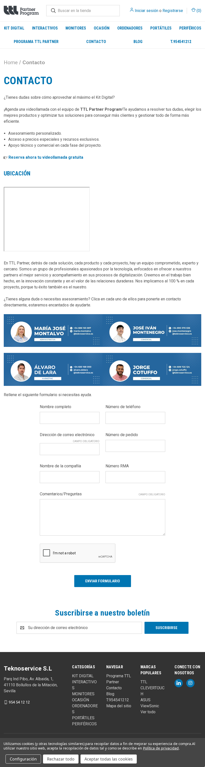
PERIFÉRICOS (190, 28)
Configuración (23, 759)
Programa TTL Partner (36, 41)
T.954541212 (117, 700)
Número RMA (117, 466)
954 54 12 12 (19, 702)
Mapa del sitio (118, 706)
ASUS (145, 700)
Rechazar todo (60, 759)
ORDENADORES (129, 28)
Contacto (96, 41)
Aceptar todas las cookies (108, 759)
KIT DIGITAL (14, 28)
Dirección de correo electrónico (70, 435)
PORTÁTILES (161, 28)
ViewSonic (149, 706)
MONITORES (76, 28)
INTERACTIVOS (45, 28)
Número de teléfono (123, 406)
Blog (138, 41)
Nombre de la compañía (60, 466)
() (198, 10)
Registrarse (172, 10)
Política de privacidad (161, 748)
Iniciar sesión (146, 10)
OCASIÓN (102, 28)
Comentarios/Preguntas (103, 494)
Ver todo (148, 712)
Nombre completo (55, 406)
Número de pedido (122, 434)
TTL (143, 682)
